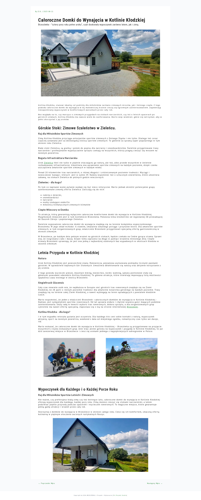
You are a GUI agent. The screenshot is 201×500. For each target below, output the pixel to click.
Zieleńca (48, 162)
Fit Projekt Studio (120, 495)
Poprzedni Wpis (46, 483)
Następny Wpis (155, 483)
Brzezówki (132, 307)
